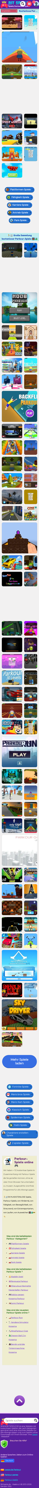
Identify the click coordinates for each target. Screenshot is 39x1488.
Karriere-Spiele (20, 205)
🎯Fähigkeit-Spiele (17, 1248)
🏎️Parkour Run (16, 1318)
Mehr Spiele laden (19, 1061)
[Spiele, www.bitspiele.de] (15, 4)
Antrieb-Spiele (20, 212)
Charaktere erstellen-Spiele (17, 1134)
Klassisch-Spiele (20, 1109)
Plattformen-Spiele (20, 189)
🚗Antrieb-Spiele (16, 1258)
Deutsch (9, 1461)
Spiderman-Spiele (20, 1117)
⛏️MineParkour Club (18, 1331)
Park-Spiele (20, 220)
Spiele (34, 1434)
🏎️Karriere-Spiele (17, 1253)
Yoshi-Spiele (20, 1125)
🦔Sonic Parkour (16, 1303)
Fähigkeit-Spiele (20, 197)
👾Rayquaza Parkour (18, 1281)
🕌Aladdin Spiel (16, 1277)
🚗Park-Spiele (15, 1262)
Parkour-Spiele (11, 1480)
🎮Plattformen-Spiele (19, 1244)
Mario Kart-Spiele (20, 1102)
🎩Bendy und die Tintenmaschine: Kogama (17, 1348)
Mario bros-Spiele (20, 1094)
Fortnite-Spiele (20, 1086)
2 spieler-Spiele (20, 1143)
